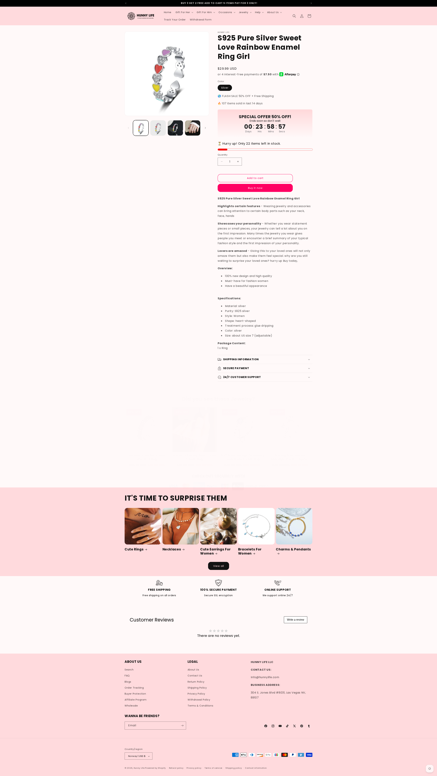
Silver (224, 87)
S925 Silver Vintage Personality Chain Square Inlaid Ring (242, 457)
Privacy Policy (196, 693)
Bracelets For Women (250, 551)
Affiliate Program (135, 699)
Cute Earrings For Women (215, 551)
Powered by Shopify (155, 768)
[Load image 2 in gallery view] (158, 128)
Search (129, 670)
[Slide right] (205, 128)
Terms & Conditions (200, 706)
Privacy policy (194, 768)
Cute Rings (134, 549)
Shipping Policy (197, 687)
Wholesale (131, 706)
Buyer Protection (135, 693)
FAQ (127, 675)
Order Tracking (134, 687)
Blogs (128, 681)
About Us (193, 670)
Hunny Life (139, 768)
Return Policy (196, 681)
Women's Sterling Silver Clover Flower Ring (195, 457)
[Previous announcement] (126, 3)
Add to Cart (146, 465)
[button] (184, 12)
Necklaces (172, 549)
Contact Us (195, 675)
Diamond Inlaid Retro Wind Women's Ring (147, 457)
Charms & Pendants (293, 549)
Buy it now (255, 188)
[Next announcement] (311, 3)
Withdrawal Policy (199, 699)
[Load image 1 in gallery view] (141, 128)
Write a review (295, 619)
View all (218, 566)
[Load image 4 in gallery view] (192, 128)
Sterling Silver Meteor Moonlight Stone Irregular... (290, 457)
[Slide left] (128, 128)
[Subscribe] (182, 726)
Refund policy (176, 768)
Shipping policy (233, 768)
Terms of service (213, 768)
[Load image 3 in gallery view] (175, 128)
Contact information (256, 768)
